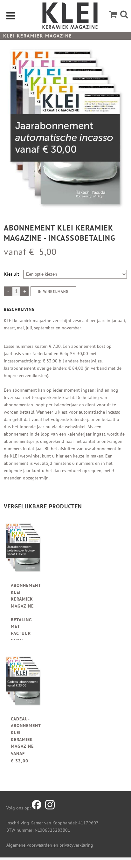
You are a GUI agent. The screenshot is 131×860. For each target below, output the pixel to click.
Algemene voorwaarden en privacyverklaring (49, 845)
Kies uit (11, 274)
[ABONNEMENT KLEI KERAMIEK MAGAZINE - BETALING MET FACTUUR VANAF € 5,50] (23, 550)
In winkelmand (53, 291)
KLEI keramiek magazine (37, 36)
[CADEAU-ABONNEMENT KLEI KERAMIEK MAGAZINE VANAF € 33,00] (23, 683)
